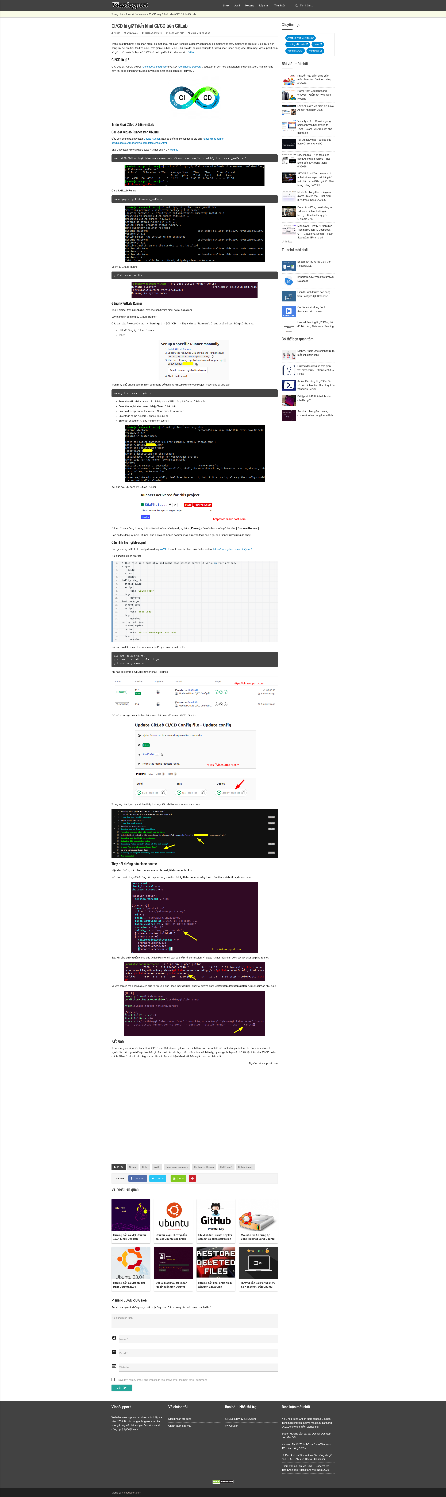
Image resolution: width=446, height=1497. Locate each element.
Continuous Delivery (189, 66)
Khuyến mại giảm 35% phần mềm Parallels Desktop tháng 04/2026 (314, 79)
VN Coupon (231, 1425)
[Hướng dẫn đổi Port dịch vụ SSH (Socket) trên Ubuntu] (258, 1263)
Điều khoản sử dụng (179, 1418)
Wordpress (314, 50)
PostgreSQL (294, 50)
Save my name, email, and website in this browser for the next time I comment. (162, 1379)
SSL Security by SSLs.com (240, 1418)
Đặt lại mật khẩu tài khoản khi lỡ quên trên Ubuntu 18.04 (171, 1286)
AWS (237, 5)
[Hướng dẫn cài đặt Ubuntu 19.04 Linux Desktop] (131, 1215)
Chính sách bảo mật (179, 1425)
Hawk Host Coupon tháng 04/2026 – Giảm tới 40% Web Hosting (314, 94)
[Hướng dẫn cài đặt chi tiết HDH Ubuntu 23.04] (131, 1263)
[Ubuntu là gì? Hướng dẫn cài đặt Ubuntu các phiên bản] (173, 1215)
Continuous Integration (155, 66)
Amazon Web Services (299, 38)
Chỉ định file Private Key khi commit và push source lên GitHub (215, 1238)
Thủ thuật (279, 5)
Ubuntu (174, 149)
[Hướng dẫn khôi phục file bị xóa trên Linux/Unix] (216, 1262)
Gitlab (145, 1167)
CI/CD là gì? (226, 1167)
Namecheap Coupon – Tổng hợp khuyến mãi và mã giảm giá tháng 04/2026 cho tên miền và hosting (307, 1422)
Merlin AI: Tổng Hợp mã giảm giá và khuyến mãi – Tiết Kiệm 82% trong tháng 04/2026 (314, 196)
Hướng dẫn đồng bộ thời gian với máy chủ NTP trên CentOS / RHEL (315, 369)
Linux (226, 5)
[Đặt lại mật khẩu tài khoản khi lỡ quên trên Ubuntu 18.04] (173, 1263)
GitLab (191, 52)
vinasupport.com (131, 1492)
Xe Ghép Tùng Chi (292, 1418)
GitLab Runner (152, 138)
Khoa (285, 1444)
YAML (163, 549)
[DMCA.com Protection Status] (223, 1482)
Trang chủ (117, 14)
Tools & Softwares (136, 14)
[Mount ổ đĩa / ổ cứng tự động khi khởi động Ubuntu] (258, 1215)
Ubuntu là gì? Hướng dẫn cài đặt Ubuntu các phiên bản (171, 1238)
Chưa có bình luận (200, 33)
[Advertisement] (195, 1118)
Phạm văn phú (290, 1465)
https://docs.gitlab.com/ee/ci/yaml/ (232, 549)
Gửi (122, 1387)
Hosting (249, 5)
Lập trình (264, 5)
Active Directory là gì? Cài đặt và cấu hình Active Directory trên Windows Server (315, 385)
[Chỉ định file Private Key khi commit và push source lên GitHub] (216, 1215)
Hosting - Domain (296, 44)
